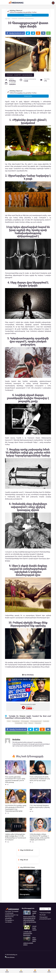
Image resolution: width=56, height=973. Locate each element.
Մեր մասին (42, 915)
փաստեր (38, 723)
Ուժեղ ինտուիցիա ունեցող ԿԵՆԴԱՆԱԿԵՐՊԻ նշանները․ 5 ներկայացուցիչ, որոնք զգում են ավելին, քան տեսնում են (39, 837)
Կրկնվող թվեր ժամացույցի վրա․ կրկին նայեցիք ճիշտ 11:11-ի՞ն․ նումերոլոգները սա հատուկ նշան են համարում (15, 837)
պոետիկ (46, 721)
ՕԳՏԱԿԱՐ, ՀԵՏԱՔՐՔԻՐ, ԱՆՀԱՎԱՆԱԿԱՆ (19, 75)
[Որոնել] (48, 908)
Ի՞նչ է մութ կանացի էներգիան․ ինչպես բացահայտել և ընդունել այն (40, 807)
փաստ (31, 723)
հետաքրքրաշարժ (36, 721)
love (9, 721)
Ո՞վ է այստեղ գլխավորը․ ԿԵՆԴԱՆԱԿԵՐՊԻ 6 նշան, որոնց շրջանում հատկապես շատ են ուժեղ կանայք (15, 779)
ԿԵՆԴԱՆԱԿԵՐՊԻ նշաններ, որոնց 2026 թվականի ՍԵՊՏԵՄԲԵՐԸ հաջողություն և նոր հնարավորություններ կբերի (15, 808)
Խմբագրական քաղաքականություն (45, 918)
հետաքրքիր (25, 721)
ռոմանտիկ (19, 723)
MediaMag (16, 739)
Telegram (22, 716)
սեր (26, 723)
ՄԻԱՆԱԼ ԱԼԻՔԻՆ (28, 15)
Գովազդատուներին (45, 912)
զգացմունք (16, 721)
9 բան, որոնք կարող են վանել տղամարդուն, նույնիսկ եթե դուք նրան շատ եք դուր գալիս (40, 778)
